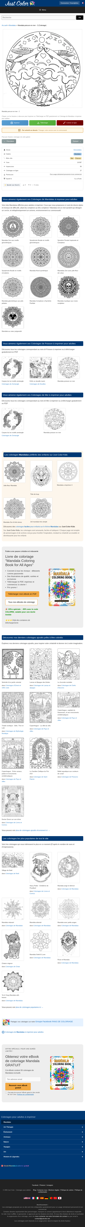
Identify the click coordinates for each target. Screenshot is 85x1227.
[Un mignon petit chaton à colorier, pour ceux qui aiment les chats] (13, 960)
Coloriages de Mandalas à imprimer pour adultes (54, 199)
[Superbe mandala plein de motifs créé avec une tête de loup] (41, 491)
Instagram (50, 1185)
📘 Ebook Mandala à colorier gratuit (15, 1166)
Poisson (78, 158)
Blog (34, 1190)
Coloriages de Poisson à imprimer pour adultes (53, 343)
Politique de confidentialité (25, 1094)
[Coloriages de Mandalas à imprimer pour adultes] (3, 1032)
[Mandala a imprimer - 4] (68, 482)
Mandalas (12, 25)
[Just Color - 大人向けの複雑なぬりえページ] (59, 1198)
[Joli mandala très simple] (41, 518)
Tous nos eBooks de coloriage (21, 602)
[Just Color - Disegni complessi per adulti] (37, 1198)
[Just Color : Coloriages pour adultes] (20, 3)
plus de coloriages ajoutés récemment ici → (33, 830)
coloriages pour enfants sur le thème (37, 527)
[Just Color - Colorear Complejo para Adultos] (42, 1198)
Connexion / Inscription (69, 3)
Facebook (35, 1185)
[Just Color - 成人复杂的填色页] (55, 1198)
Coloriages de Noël (12, 873)
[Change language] (82, 3)
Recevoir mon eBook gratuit (18, 1086)
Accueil (4, 25)
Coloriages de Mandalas (69, 889)
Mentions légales (53, 1190)
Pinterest (43, 1185)
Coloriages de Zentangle (10, 384)
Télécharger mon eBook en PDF (22, 594)
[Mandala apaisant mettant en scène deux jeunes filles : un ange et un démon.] (69, 882)
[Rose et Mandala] (69, 956)
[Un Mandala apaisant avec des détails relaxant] (13, 919)
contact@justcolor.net (42, 1218)
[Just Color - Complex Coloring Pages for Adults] (27, 1198)
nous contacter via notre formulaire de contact (51, 1216)
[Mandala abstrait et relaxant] (41, 919)
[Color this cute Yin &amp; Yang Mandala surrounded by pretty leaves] (13, 992)
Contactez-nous (42, 1190)
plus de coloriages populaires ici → (29, 1007)
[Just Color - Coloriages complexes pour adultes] (33, 1198)
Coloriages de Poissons (69, 777)
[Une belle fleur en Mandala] (14, 482)
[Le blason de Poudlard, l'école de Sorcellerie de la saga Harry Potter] (41, 882)
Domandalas (78, 150)
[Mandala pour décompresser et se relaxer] (14, 519)
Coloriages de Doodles (38, 384)
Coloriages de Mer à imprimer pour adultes (51, 395)
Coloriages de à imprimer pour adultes (24, 1032)
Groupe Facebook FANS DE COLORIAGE (54, 1021)
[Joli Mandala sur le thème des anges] (69, 919)
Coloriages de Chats (13, 966)
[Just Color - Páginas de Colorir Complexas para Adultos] (50, 1198)
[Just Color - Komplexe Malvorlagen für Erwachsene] (46, 1198)
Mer (72, 158)
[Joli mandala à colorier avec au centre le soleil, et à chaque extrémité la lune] (41, 951)
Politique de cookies (67, 1190)
